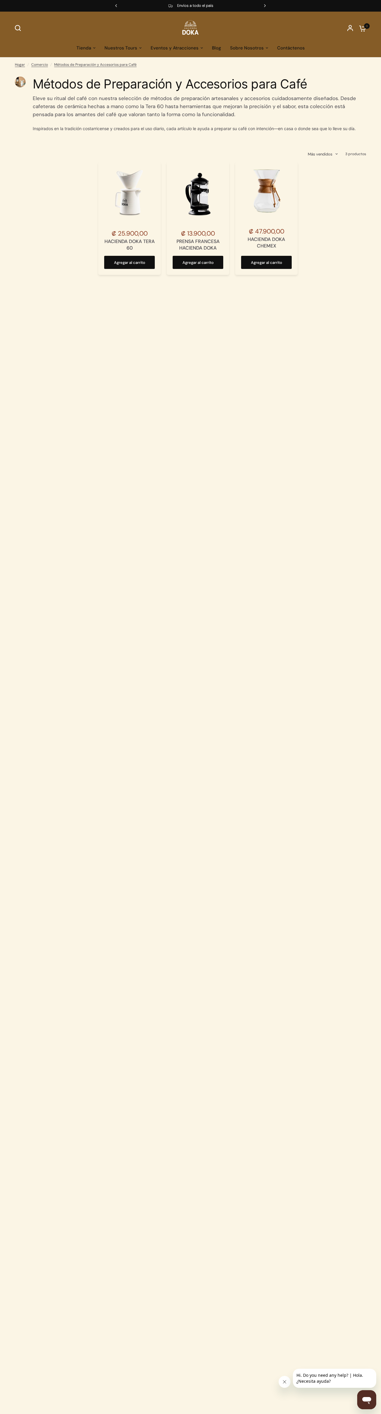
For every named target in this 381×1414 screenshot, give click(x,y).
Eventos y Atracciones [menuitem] (175, 48)
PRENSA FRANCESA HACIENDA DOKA (198, 244)
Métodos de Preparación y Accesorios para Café (95, 64)
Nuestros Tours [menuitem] (120, 48)
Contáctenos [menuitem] (291, 48)
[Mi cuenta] (350, 28)
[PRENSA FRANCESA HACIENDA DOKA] (198, 193)
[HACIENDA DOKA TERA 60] (129, 193)
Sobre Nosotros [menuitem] (247, 48)
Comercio (39, 64)
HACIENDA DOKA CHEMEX (266, 242)
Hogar (20, 64)
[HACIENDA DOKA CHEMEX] (266, 192)
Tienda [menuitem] (83, 48)
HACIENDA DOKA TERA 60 (129, 244)
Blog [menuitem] (216, 48)
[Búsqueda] (19, 28)
